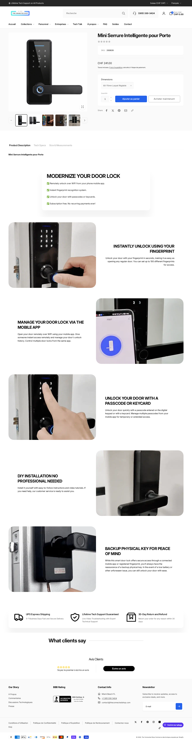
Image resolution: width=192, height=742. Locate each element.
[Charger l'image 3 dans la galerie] (48, 120)
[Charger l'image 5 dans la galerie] (74, 120)
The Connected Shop (148, 737)
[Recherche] (123, 13)
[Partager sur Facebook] (106, 110)
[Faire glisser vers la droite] (84, 120)
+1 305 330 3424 (109, 698)
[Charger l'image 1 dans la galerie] (21, 120)
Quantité (104, 93)
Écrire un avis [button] (119, 668)
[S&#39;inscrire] (179, 706)
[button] (176, 13)
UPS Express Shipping (38, 614)
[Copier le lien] (132, 110)
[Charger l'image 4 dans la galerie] (61, 120)
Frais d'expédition (116, 67)
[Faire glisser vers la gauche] (11, 120)
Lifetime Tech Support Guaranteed (100, 614)
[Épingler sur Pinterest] (119, 110)
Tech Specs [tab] (40, 145)
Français (175, 3)
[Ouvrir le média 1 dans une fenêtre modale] (47, 72)
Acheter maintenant (164, 99)
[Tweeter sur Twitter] (113, 110)
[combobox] (95, 13)
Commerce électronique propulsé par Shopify (169, 737)
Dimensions (106, 79)
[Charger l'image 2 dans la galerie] (34, 120)
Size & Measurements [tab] (60, 145)
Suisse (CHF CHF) (157, 3)
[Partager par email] (125, 110)
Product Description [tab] (19, 145)
